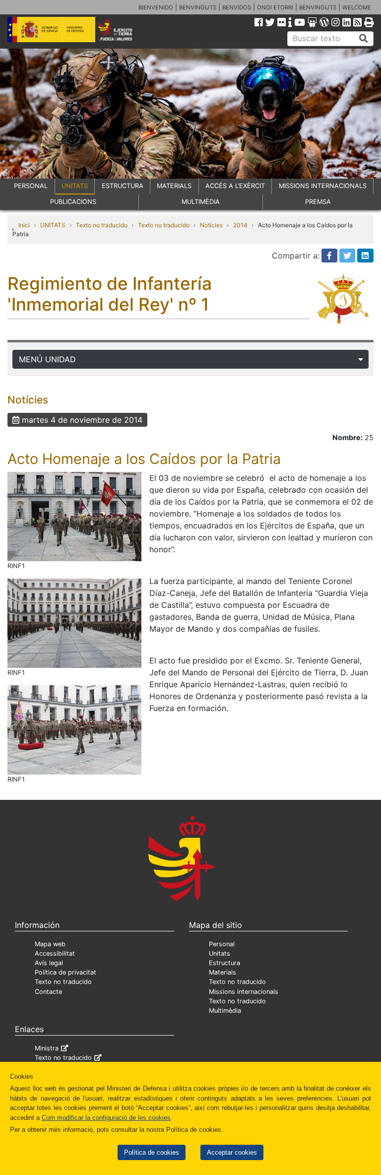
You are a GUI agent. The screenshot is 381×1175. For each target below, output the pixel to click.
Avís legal (49, 963)
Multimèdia (225, 1010)
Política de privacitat (65, 972)
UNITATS (75, 186)
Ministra (47, 1048)
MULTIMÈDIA (201, 201)
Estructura (224, 963)
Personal (222, 944)
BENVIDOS (236, 7)
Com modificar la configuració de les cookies (106, 1117)
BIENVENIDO (155, 7)
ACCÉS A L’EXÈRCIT (235, 186)
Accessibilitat (55, 953)
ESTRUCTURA (122, 186)
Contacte (48, 991)
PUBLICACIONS (73, 201)
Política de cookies (151, 1152)
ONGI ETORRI (275, 7)
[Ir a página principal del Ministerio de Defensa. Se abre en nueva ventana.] (51, 29)
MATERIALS (174, 186)
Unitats (219, 953)
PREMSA (318, 201)
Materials (222, 972)
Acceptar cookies (232, 1152)
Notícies (211, 225)
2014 (240, 225)
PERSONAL (31, 186)
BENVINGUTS (197, 7)
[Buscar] (363, 39)
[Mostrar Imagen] (74, 516)
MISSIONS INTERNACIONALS (323, 186)
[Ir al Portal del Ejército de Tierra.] (122, 29)
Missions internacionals (243, 991)
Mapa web (50, 944)
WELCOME (356, 7)
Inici (24, 225)
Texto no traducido (101, 225)
